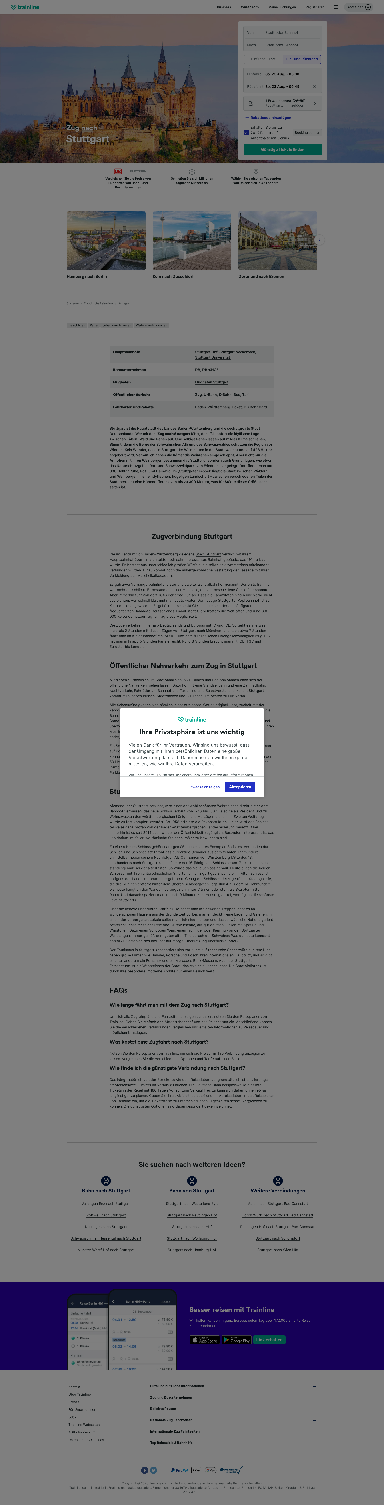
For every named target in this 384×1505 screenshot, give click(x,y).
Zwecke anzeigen (205, 787)
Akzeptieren (240, 787)
